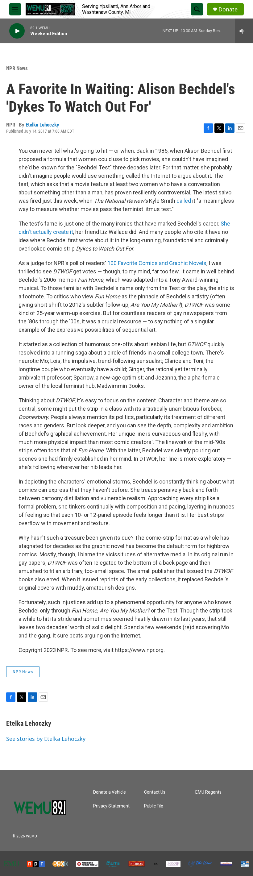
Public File (153, 806)
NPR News (17, 68)
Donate (228, 9)
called (183, 200)
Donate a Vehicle (109, 792)
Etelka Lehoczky (42, 125)
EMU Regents (208, 792)
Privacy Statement (111, 806)
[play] (17, 31)
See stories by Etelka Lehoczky (45, 738)
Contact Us (154, 792)
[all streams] (244, 31)
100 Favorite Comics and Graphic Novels (156, 263)
